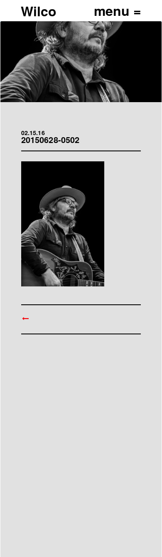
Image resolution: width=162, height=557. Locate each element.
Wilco (38, 11)
